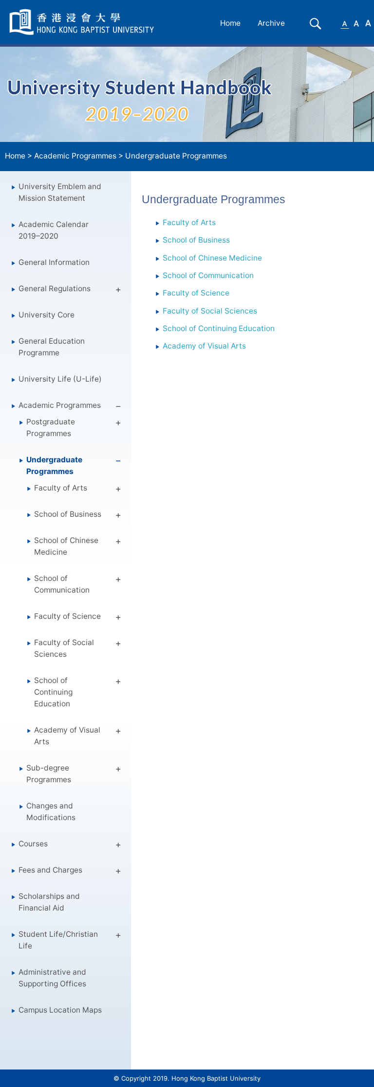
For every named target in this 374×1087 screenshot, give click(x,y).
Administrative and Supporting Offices (52, 977)
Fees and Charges (50, 870)
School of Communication (62, 584)
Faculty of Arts (60, 487)
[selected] (83, 22)
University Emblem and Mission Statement (60, 192)
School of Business (67, 514)
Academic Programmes (75, 155)
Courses (33, 843)
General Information (54, 262)
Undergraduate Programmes (176, 155)
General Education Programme (52, 346)
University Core (47, 314)
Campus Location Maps (60, 1010)
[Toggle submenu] (118, 291)
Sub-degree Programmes (48, 773)
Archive (271, 23)
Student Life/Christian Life (58, 939)
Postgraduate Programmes (50, 427)
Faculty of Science (67, 616)
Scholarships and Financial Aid (49, 902)
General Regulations (55, 288)
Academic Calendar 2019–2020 (54, 230)
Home (230, 23)
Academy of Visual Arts (67, 735)
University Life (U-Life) (60, 379)
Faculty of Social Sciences (64, 648)
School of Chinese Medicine (66, 546)
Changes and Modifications (50, 811)
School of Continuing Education (53, 692)
